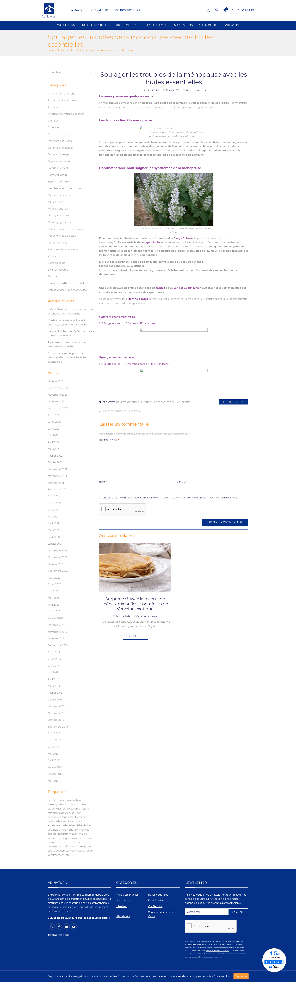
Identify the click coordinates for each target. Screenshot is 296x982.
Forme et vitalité (58, 174)
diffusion (53, 812)
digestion (64, 812)
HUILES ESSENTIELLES (95, 25)
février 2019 (55, 692)
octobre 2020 (56, 564)
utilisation (87, 850)
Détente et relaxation (60, 147)
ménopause (150, 402)
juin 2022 (53, 428)
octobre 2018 (56, 719)
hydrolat (84, 829)
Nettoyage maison (59, 215)
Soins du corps (56, 262)
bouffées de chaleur (129, 402)
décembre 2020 (58, 550)
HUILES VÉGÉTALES (128, 25)
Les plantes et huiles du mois (65, 188)
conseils (67, 808)
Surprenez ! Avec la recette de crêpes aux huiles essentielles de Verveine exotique (135, 603)
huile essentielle (64, 821)
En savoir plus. (221, 976)
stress (51, 850)
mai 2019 (53, 672)
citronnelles (54, 808)
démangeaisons (57, 817)
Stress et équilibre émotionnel (66, 283)
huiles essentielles (72, 825)
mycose (77, 838)
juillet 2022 (54, 421)
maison (73, 833)
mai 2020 (53, 597)
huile (50, 821)
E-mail (182, 481)
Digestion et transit (59, 161)
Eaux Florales (155, 900)
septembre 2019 (58, 645)
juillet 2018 (54, 740)
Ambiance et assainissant (63, 100)
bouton (80, 800)
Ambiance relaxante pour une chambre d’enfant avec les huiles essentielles (67, 357)
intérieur (63, 833)
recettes (53, 846)
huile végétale (69, 829)
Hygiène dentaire (58, 181)
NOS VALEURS (99, 10)
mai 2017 (53, 780)
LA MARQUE (77, 10)
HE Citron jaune (159, 363)
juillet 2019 (54, 658)
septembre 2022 (58, 408)
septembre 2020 (58, 570)
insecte (52, 833)
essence (82, 817)
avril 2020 (54, 604)
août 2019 (54, 652)
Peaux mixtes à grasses (62, 235)
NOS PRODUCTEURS (127, 10)
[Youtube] (74, 926)
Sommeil (53, 276)
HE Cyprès (129, 323)
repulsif (63, 846)
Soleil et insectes (58, 269)
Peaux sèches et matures (63, 249)
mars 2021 (54, 530)
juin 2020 (53, 591)
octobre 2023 (56, 381)
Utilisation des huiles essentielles (67, 289)
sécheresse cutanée (68, 850)
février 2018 (55, 767)
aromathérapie (56, 800)
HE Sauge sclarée (109, 323)
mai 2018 (53, 753)
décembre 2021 (57, 469)
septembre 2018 (58, 726)
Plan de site (123, 916)
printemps (68, 842)
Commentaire (109, 440)
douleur (76, 812)
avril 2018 (53, 760)
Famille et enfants (58, 168)
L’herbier (121, 906)
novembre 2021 (57, 476)
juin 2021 (53, 509)
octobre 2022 (56, 401)
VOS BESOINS (66, 25)
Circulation (54, 127)
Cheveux (53, 120)
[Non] (291, 976)
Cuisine (85, 808)
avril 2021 (53, 523)
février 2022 (55, 455)
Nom (103, 481)
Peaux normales (57, 242)
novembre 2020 (58, 557)
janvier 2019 (55, 699)
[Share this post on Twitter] (230, 401)
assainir (70, 800)
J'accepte (241, 976)
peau (51, 842)
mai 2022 (53, 435)
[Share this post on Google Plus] (243, 401)
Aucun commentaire (196, 90)
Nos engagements (59, 222)
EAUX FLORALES (157, 25)
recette (80, 842)
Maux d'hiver (55, 202)
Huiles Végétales (158, 894)
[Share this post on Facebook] (223, 401)
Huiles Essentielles (127, 894)
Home (51, 50)
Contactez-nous (58, 935)
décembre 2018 (57, 706)
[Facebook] (59, 926)
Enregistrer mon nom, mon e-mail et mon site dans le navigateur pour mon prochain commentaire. (171, 497)
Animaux (53, 107)
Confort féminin (65, 50)
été (68, 854)
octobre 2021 (56, 482)
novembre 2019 (57, 631)
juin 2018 (53, 746)
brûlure (52, 804)
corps (76, 808)
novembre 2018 (57, 713)
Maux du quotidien (59, 208)
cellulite (61, 804)
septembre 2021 (58, 489)
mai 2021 (53, 516)
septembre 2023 (58, 388)
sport (90, 846)
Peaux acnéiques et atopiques (66, 229)
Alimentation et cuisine (61, 93)
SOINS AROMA (183, 25)
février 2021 (55, 537)
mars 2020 (54, 611)
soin (71, 846)
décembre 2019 (57, 625)
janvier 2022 (55, 462)
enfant (72, 817)
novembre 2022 (57, 394)
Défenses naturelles (60, 140)
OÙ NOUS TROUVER (242, 10)
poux (58, 842)
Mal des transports (59, 195)
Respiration (54, 256)
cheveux (73, 804)
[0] (224, 10)
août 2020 (54, 577)
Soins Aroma (123, 900)
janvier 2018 (55, 774)
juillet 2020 (54, 584)
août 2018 (54, 733)
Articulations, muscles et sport (66, 113)
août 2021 (54, 496)
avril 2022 (53, 442)
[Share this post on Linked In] (237, 401)
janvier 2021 (55, 543)
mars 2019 (54, 686)
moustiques (64, 838)
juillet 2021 (54, 503)
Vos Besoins (155, 906)
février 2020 (55, 618)
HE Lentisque (147, 323)
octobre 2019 (56, 638)
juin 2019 (53, 665)
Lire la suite (135, 636)
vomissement (56, 854)
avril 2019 (53, 679)
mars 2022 (54, 448)
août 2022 (54, 415)
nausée (87, 838)
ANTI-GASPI (231, 25)
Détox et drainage (58, 154)
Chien (82, 804)
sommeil (80, 846)
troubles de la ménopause (174, 402)
